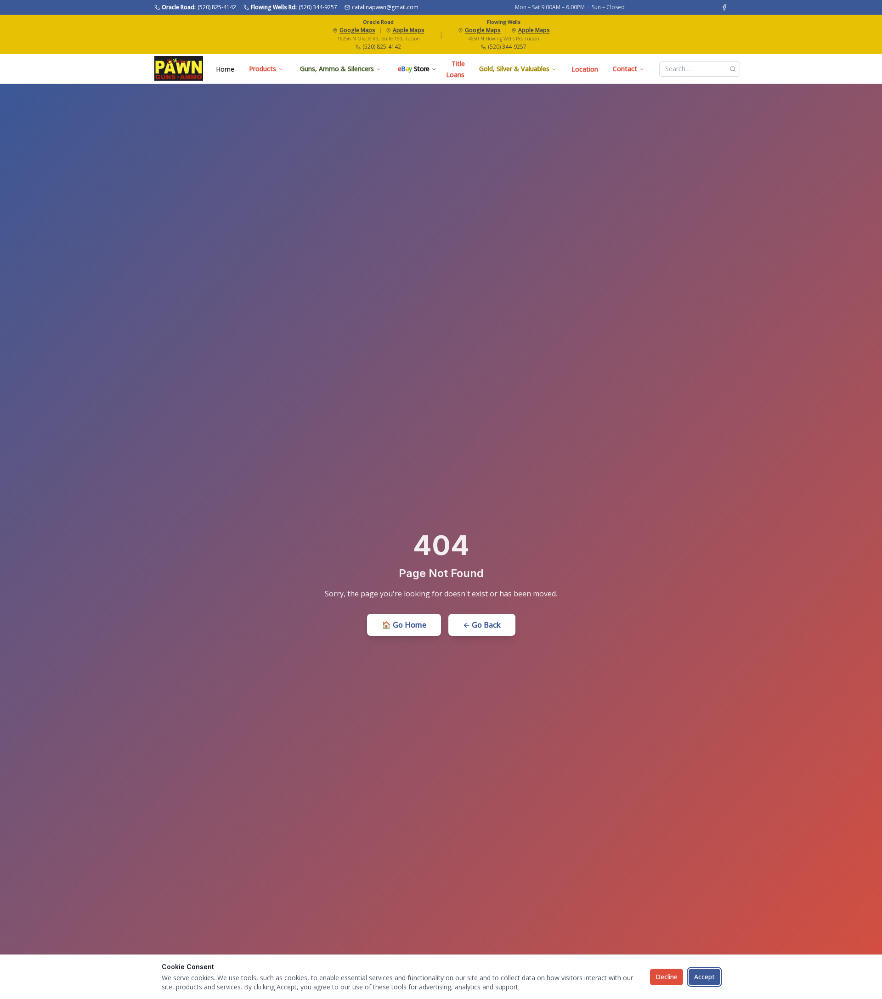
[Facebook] (724, 7)
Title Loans (455, 69)
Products (262, 68)
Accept (704, 976)
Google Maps (357, 30)
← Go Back (482, 625)
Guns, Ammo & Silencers (337, 68)
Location (584, 69)
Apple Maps (408, 30)
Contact (625, 68)
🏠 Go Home (404, 625)
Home (225, 69)
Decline (667, 976)
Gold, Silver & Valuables (514, 68)
